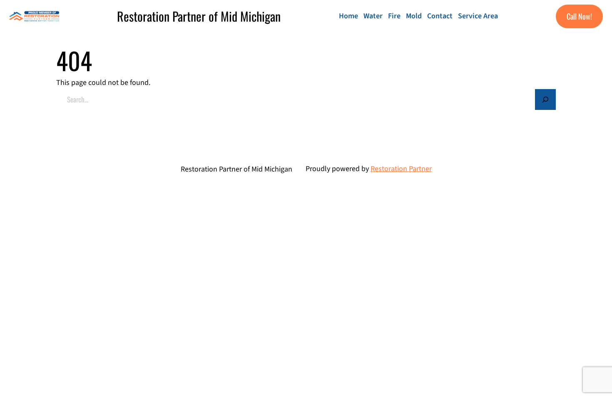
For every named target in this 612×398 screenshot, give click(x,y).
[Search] (545, 99)
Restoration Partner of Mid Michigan (199, 16)
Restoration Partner (401, 169)
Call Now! (579, 16)
